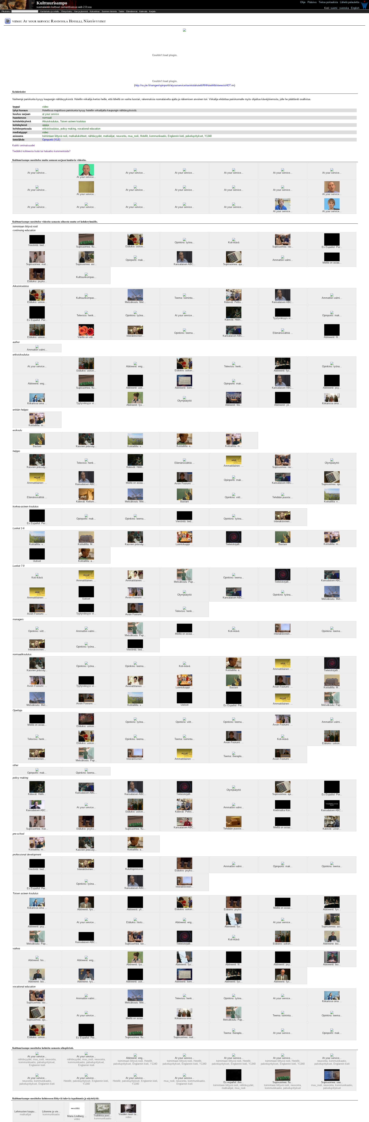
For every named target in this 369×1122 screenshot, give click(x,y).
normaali (47, 117)
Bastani (37, 446)
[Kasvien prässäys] (86, 444)
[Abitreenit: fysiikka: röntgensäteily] (86, 979)
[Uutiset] (37, 558)
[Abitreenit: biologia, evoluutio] (332, 962)
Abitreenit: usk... (135, 387)
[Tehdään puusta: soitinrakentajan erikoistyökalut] (233, 826)
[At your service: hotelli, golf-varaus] (233, 187)
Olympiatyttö (184, 400)
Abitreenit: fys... (283, 370)
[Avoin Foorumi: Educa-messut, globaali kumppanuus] (37, 611)
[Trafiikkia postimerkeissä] (102, 1113)
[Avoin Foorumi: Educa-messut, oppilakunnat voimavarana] (135, 595)
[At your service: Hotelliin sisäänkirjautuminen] (282, 1055)
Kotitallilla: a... (185, 446)
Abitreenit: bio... (332, 943)
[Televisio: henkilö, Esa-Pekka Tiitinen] (86, 313)
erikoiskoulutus (50, 128)
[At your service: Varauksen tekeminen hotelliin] (331, 170)
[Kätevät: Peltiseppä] (233, 299)
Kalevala (143, 11)
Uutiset (37, 561)
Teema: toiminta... (185, 297)
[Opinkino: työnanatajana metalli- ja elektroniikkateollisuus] (184, 240)
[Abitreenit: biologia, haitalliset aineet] (332, 941)
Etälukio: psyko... (37, 281)
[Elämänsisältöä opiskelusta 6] (282, 330)
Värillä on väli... (86, 337)
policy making (68, 128)
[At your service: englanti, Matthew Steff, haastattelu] (282, 187)
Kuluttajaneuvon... (135, 869)
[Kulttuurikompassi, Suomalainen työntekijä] (86, 274)
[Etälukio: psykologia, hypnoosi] (37, 279)
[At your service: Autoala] (184, 187)
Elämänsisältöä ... (283, 332)
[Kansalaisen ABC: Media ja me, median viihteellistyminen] (282, 480)
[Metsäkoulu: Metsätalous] (135, 299)
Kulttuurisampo (52, 3)
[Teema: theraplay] (233, 753)
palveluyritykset (194, 136)
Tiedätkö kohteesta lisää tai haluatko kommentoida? (41, 151)
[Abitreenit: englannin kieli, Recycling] (37, 381)
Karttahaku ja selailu (49, 11)
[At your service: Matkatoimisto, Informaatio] (184, 204)
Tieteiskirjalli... (234, 544)
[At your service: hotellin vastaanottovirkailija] (37, 204)
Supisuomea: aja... (233, 264)
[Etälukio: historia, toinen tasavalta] (135, 920)
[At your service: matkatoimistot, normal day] (233, 170)
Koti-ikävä (233, 242)
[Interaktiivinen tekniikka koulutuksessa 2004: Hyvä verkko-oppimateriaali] (135, 333)
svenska (344, 8)
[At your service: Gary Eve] (332, 191)
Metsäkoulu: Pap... (184, 581)
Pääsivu (312, 2)
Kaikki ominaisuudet (23, 145)
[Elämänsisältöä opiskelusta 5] (184, 460)
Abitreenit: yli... (282, 404)
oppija (45, 125)
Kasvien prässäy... (86, 446)
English (355, 8)
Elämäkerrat (131, 11)
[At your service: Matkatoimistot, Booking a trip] (37, 1075)
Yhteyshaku (66, 11)
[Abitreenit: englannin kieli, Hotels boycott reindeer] (135, 1055)
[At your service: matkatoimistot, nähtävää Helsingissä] (86, 1054)
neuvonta (121, 136)
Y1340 (208, 136)
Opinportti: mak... (135, 260)
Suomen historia (109, 11)
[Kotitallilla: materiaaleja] (37, 423)
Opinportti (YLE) (51, 139)
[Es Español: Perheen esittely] (332, 244)
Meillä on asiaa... (332, 262)
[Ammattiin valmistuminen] (282, 257)
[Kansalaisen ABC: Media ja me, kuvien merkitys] (233, 333)
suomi (334, 8)
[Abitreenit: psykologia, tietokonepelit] (332, 385)
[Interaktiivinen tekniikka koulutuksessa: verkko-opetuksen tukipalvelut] (282, 631)
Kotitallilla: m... (37, 425)
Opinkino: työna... (184, 242)
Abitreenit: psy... (332, 387)
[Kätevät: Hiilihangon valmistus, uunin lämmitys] (233, 317)
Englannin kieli (176, 136)
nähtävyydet (95, 136)
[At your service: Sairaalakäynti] (86, 191)
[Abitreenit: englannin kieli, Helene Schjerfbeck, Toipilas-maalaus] (184, 920)
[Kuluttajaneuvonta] (135, 866)
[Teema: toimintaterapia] (184, 295)
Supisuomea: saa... (332, 1082)
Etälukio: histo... (135, 922)
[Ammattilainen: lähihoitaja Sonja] (233, 463)
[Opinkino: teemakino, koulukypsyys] (184, 330)
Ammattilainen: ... (234, 465)
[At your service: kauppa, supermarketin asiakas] (37, 187)
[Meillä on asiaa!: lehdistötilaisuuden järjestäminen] (332, 260)
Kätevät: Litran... (332, 828)
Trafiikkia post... (103, 1115)
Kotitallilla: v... (135, 446)
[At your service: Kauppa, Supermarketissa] (37, 170)
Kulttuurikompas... (86, 277)
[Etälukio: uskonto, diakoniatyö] (135, 244)
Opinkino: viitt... (234, 497)
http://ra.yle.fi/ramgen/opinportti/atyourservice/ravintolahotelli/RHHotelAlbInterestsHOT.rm (184, 85)
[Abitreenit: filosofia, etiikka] (332, 334)
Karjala (152, 11)
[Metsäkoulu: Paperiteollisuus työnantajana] (184, 579)
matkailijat (109, 136)
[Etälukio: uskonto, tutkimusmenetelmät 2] (86, 723)
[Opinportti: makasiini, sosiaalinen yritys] (135, 257)
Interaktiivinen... (135, 335)
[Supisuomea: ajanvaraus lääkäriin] (233, 261)
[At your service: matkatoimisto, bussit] (135, 170)
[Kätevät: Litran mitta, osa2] (332, 826)
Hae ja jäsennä (81, 11)
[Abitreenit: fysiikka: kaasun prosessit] (233, 924)
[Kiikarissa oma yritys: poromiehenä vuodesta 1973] (332, 401)
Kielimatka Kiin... (282, 810)
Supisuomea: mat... (37, 264)
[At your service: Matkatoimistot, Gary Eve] (86, 204)
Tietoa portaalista (328, 2)
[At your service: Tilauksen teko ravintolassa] (37, 364)
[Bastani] (37, 444)
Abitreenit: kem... (184, 387)
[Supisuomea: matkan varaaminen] (37, 261)
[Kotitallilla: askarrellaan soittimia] (184, 443)
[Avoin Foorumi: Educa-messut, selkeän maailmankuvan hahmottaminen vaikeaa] (184, 481)
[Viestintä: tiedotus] (37, 242)
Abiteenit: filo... (233, 404)
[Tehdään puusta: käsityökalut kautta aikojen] (282, 495)
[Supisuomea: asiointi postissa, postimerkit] (86, 261)
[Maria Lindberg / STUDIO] (77, 1113)
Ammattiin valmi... (283, 260)
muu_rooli (133, 136)
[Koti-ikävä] (233, 240)
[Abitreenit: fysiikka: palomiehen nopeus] (135, 402)
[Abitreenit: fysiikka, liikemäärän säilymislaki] (86, 907)
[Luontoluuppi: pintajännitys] (184, 542)
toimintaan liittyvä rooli (54, 136)
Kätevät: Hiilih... (234, 319)
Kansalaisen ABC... (184, 264)
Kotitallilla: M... (86, 544)
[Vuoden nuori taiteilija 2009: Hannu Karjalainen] (128, 1111)
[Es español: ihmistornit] (233, 1079)
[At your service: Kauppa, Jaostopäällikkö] (184, 170)
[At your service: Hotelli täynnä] (184, 1055)
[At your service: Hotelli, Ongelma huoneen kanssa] (233, 1055)
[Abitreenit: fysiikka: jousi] (282, 368)
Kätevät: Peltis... (233, 302)
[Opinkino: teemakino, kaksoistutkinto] (233, 575)
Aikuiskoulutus (50, 121)
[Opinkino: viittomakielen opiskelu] (233, 495)
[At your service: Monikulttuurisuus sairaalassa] (282, 208)
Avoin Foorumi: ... (184, 483)
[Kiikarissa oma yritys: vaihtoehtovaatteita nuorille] (37, 401)
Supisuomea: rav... (282, 246)
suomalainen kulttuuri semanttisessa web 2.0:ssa (64, 7)
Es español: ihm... (234, 1082)
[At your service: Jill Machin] (135, 204)
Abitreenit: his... (37, 960)
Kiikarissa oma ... (37, 403)
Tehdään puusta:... (282, 497)
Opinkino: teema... (184, 332)
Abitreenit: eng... (135, 366)
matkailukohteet (77, 136)
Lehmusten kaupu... (25, 1111)
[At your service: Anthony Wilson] (86, 174)
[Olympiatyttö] (184, 398)
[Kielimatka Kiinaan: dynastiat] (282, 808)
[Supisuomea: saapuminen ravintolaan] (332, 1079)
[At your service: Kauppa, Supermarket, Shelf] (135, 187)
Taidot (121, 11)
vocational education (88, 128)
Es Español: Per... (332, 247)
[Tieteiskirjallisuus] (233, 542)
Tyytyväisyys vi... (283, 318)
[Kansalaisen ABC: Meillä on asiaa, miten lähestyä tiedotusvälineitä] (86, 939)
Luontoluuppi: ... (185, 544)
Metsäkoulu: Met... (135, 302)
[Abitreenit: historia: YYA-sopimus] (37, 957)
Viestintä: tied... (37, 245)
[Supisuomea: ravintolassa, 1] (282, 244)
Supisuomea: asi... (86, 264)
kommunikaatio (157, 136)
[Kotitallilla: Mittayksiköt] (86, 542)
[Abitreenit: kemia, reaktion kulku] (184, 385)
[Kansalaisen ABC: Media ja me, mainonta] (184, 261)
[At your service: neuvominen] (233, 204)
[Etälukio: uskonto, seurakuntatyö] (37, 334)
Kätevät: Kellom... (86, 501)
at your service (50, 114)
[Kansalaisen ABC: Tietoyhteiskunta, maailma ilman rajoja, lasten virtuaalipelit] (332, 808)
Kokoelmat (95, 11)
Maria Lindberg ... (77, 1116)
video (45, 106)
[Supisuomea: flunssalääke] (86, 244)
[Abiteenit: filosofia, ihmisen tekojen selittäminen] (233, 402)
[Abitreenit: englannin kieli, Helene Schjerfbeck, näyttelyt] (135, 364)
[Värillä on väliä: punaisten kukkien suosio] (86, 334)
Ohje (302, 2)
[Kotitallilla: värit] (135, 444)
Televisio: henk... (86, 315)
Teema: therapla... (234, 756)
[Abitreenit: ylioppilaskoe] (282, 402)
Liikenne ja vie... (51, 1111)
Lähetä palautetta (349, 2)
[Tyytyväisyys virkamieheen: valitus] (282, 315)
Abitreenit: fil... (332, 337)
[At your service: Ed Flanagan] (332, 208)
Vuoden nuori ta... (128, 1114)
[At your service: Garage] (282, 170)
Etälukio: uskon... (135, 246)
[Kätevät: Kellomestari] (86, 499)
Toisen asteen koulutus (73, 121)
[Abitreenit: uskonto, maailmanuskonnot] (135, 385)
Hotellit (144, 136)
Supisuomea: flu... (86, 246)
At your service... (37, 172)
